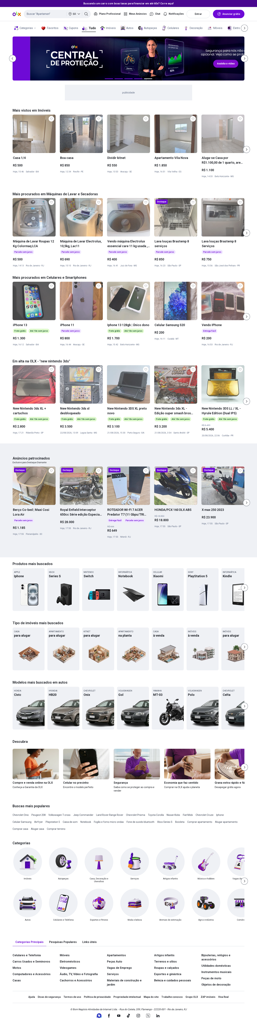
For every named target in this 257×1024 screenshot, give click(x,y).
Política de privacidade (97, 997)
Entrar (198, 14)
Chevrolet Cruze (204, 815)
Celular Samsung (22, 822)
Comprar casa (20, 829)
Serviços (113, 974)
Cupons (73, 28)
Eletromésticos (70, 961)
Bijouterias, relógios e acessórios (215, 957)
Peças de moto (211, 978)
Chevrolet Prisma (135, 815)
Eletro (236, 28)
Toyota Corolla (156, 815)
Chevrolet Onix (21, 815)
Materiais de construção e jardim (124, 982)
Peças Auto (114, 961)
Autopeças (150, 28)
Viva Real (223, 997)
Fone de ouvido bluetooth (140, 822)
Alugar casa (37, 829)
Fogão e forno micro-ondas (109, 822)
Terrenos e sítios (165, 961)
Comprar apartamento (199, 822)
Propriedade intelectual (127, 997)
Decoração (196, 28)
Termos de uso (72, 997)
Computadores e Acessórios (32, 974)
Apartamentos (116, 955)
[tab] (29, 942)
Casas (17, 980)
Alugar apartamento (226, 822)
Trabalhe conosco (172, 997)
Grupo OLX (191, 997)
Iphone (220, 815)
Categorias (26, 28)
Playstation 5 (53, 822)
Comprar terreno (56, 829)
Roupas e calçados (166, 968)
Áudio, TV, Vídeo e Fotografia (79, 974)
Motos (17, 968)
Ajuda (31, 997)
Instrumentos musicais (216, 972)
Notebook (85, 822)
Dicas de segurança (49, 997)
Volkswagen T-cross (59, 815)
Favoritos (52, 28)
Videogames (68, 968)
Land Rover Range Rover (109, 815)
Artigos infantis (164, 955)
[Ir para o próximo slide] (246, 149)
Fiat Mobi (188, 815)
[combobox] (57, 14)
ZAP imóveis (208, 997)
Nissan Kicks (173, 815)
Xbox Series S (164, 822)
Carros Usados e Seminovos (31, 961)
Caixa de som (70, 822)
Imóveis (111, 28)
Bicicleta (179, 822)
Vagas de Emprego (119, 968)
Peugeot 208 (38, 815)
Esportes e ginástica (167, 974)
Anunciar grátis (231, 14)
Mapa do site (151, 997)
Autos (129, 28)
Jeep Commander (83, 815)
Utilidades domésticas (216, 965)
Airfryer (38, 822)
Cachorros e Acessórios (76, 980)
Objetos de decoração (216, 984)
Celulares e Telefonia (27, 955)
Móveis (217, 28)
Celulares (173, 28)
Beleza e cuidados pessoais (172, 980)
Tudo (92, 28)
